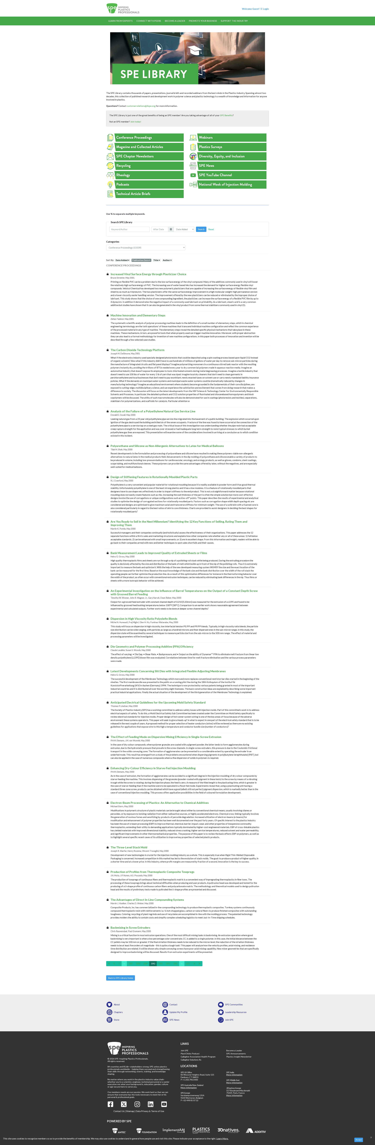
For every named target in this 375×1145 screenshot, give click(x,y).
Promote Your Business (203, 21)
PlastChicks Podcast (190, 1053)
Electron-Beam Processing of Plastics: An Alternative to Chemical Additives (160, 802)
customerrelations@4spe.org (141, 106)
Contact (173, 1004)
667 (188, 963)
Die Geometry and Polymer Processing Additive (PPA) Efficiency (152, 646)
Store (116, 1019)
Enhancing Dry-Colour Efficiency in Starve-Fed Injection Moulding (153, 768)
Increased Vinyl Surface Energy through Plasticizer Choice (148, 274)
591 (160, 963)
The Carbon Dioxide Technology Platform (138, 350)
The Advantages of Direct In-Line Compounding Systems (147, 899)
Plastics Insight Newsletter (239, 1056)
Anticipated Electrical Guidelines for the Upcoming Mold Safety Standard (158, 702)
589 (146, 963)
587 (131, 963)
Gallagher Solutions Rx (191, 1059)
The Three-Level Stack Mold (129, 847)
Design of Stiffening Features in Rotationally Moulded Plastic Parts (154, 477)
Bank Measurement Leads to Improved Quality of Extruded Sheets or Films (159, 553)
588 (138, 963)
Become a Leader (175, 21)
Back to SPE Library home (120, 978)
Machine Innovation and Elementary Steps (138, 315)
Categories (112, 241)
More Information (189, 1087)
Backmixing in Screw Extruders (130, 927)
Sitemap (130, 1111)
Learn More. (222, 1138)
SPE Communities (234, 1004)
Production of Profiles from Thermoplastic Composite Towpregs (152, 871)
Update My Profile (178, 1012)
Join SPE (229, 1019)
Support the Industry (234, 21)
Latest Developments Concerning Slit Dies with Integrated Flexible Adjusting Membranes (168, 671)
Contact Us (119, 1111)
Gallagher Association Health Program (198, 1056)
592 (168, 963)
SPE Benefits (226, 115)
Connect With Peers (148, 21)
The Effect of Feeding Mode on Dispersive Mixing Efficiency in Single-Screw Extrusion (166, 737)
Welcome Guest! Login (255, 8)
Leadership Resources (236, 1012)
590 (153, 963)
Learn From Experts (120, 21)
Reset (211, 229)
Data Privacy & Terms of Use (150, 1111)
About (117, 1004)
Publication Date (140, 260)
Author (166, 260)
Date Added (122, 260)
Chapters (118, 1012)
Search (201, 229)
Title (155, 260)
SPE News (174, 1019)
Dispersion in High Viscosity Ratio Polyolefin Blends (144, 618)
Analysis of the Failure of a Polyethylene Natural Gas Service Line (153, 411)
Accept (359, 1140)
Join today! (135, 121)
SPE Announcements (236, 1053)
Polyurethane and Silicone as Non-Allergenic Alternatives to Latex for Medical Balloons (167, 446)
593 (175, 963)
